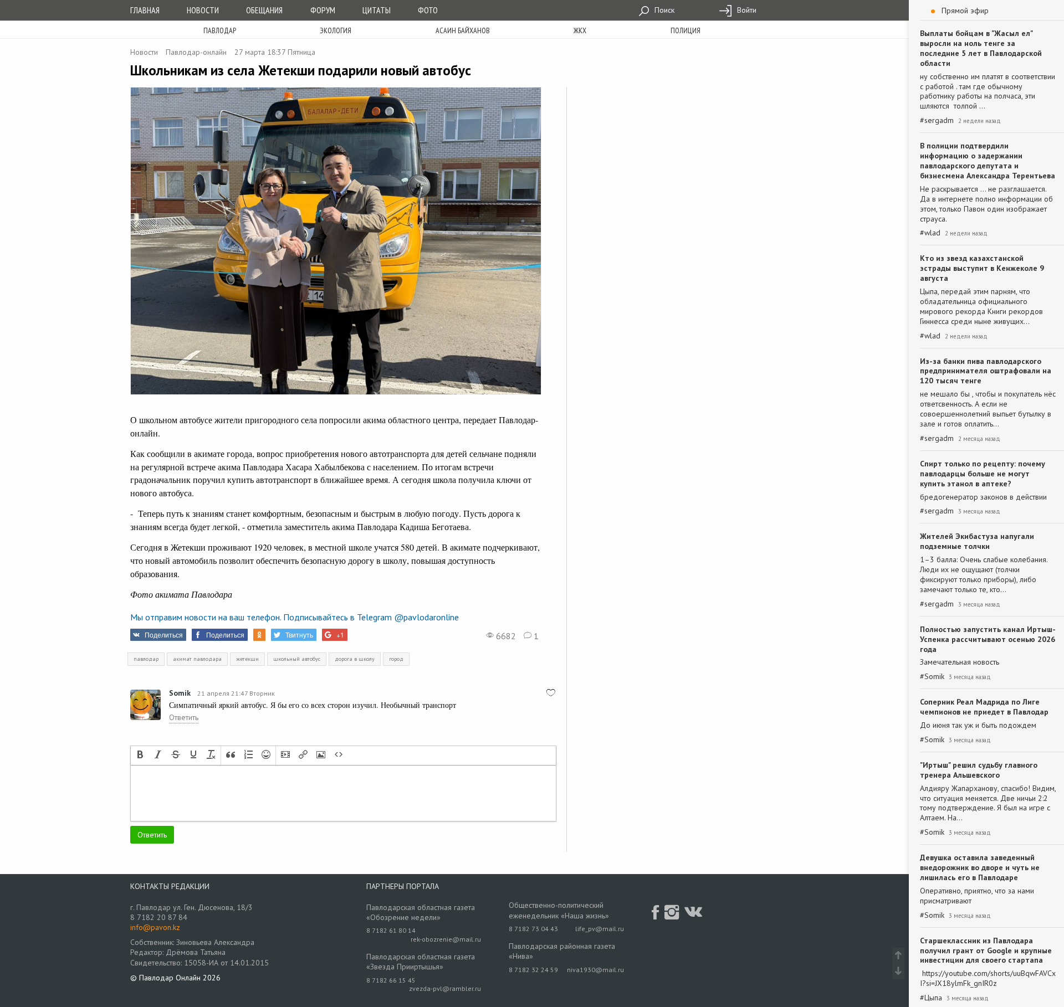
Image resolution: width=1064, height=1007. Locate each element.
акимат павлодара (197, 658)
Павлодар (219, 30)
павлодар (146, 658)
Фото (428, 10)
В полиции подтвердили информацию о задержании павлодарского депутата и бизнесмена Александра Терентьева (987, 161)
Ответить (183, 717)
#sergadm (937, 120)
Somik (180, 693)
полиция (685, 30)
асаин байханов (463, 30)
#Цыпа (931, 998)
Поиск (663, 10)
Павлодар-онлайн (196, 52)
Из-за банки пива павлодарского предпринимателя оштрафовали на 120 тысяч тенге (985, 371)
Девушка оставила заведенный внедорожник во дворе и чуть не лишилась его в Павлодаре (980, 867)
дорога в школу (355, 658)
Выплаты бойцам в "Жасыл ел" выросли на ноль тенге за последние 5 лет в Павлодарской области (981, 48)
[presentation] (140, 755)
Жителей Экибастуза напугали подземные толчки (977, 541)
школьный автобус (296, 658)
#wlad (930, 233)
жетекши (247, 658)
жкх (580, 30)
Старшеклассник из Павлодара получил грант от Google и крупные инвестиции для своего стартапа (986, 950)
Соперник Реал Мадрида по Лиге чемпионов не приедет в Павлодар (984, 707)
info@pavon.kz (155, 927)
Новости (203, 10)
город (396, 658)
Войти (745, 10)
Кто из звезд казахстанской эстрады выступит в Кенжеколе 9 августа (982, 268)
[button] (140, 755)
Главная (145, 10)
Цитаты (376, 10)
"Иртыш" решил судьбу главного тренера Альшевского (978, 770)
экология (335, 30)
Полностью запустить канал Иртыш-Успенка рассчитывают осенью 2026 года (988, 639)
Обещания (264, 10)
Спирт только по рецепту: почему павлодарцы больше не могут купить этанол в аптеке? (982, 474)
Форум (322, 10)
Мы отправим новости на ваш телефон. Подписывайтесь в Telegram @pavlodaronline (294, 617)
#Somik (932, 676)
